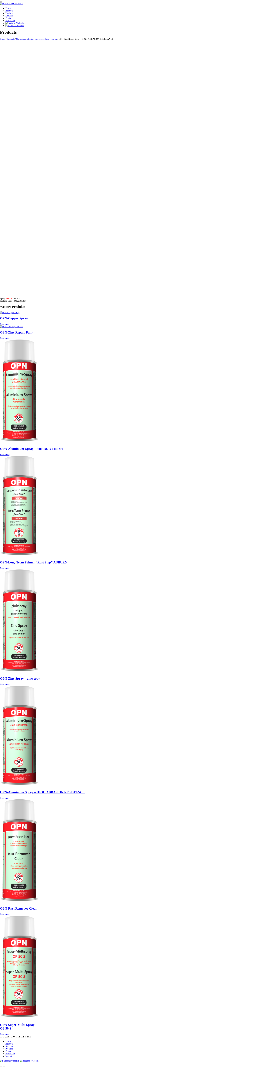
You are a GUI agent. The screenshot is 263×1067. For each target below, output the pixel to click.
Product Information (8, 233)
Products (9, 13)
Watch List (10, 20)
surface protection (80, 244)
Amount (4, 238)
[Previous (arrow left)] (1, 1066)
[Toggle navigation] (1, 1037)
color (69, 244)
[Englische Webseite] (10, 1061)
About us (9, 11)
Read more (4, 324)
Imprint (8, 1056)
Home (8, 8)
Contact (8, 18)
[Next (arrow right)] (4, 1066)
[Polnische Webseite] (29, 1061)
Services (9, 16)
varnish (92, 244)
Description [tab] (10, 294)
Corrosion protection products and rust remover (36, 39)
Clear (27, 238)
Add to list (4, 246)
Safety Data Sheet (7, 236)
